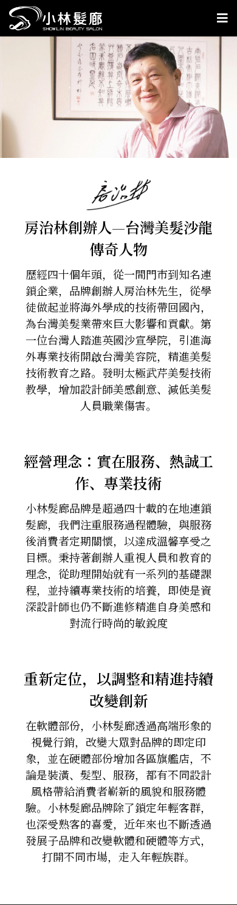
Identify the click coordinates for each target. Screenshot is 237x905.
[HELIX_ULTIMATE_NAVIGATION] (222, 18)
